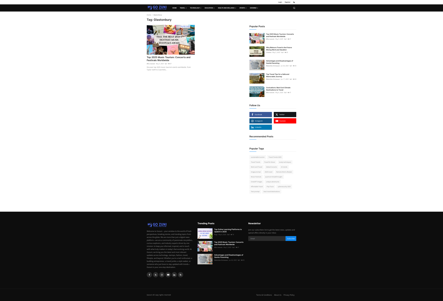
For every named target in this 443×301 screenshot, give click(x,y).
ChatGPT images (256, 182)
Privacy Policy (289, 295)
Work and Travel (256, 167)
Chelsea (268, 52)
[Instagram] (162, 274)
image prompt (256, 172)
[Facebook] (149, 274)
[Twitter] (155, 274)
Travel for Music (269, 162)
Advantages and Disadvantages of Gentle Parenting (279, 62)
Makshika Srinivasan (273, 66)
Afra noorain (151, 64)
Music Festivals (256, 177)
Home (174, 8)
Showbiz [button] (253, 8)
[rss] (180, 274)
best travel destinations (272, 191)
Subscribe (291, 238)
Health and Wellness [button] (226, 8)
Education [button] (209, 8)
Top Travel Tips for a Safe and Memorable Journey (277, 75)
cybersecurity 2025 (284, 186)
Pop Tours (270, 186)
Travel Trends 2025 (275, 157)
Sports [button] (242, 8)
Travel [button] (182, 8)
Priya (215, 235)
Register (287, 2)
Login (280, 2)
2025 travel (268, 172)
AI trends (284, 167)
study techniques (285, 162)
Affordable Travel (257, 186)
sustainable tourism (258, 157)
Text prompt (255, 191)
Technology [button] (195, 8)
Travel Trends (255, 162)
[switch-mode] (294, 2)
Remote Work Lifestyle (284, 172)
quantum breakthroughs (273, 177)
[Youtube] (168, 274)
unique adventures (272, 182)
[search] (294, 8)
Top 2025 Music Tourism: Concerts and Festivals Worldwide (168, 59)
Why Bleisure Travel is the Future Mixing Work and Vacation (279, 48)
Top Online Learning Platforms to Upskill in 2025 (228, 230)
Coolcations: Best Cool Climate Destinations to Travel (278, 89)
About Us (277, 295)
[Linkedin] (174, 274)
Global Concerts (271, 167)
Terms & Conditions (264, 295)
